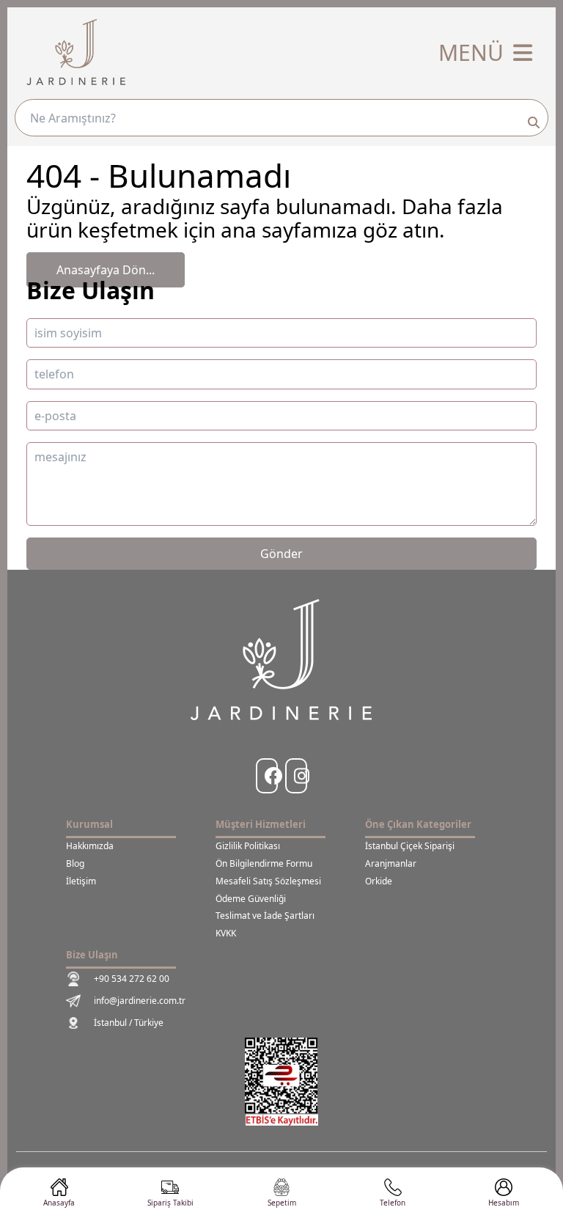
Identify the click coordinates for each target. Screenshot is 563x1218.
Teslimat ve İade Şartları (265, 916)
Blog (75, 864)
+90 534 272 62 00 (131, 978)
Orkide (378, 881)
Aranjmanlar (390, 864)
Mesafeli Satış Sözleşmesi (268, 881)
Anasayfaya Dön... (105, 270)
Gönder (281, 554)
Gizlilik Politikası (248, 846)
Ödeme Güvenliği (251, 899)
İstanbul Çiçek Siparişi (410, 846)
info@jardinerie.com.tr (139, 1000)
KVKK (226, 933)
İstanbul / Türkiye (128, 1022)
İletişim (81, 881)
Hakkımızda (90, 846)
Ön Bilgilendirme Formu (264, 864)
